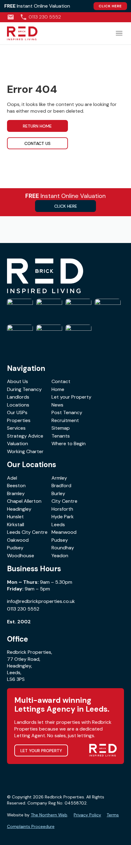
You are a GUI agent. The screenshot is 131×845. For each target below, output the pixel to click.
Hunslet (15, 516)
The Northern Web (49, 815)
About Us (17, 381)
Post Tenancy (66, 412)
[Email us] (10, 17)
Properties (18, 420)
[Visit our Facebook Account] (103, 17)
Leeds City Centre (27, 532)
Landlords (18, 397)
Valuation (17, 443)
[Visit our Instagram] (112, 17)
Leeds (58, 524)
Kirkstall (15, 524)
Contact (60, 381)
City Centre (64, 501)
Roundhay (62, 547)
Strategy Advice (25, 436)
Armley (59, 478)
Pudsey (59, 540)
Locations (18, 405)
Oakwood (18, 540)
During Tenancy (24, 389)
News (57, 405)
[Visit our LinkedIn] (121, 17)
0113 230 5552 (23, 609)
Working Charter (25, 451)
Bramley (16, 493)
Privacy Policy (87, 815)
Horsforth (62, 509)
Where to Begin (68, 443)
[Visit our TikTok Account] (93, 17)
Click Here (110, 6)
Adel (12, 478)
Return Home (37, 126)
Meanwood (63, 532)
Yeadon (59, 555)
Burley (58, 493)
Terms (113, 815)
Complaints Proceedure (31, 826)
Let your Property (71, 397)
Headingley (19, 509)
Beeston (16, 485)
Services (16, 428)
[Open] (119, 33)
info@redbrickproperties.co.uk (41, 601)
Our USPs (17, 412)
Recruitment (65, 420)
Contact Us (37, 143)
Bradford (61, 485)
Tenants (60, 436)
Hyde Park (62, 516)
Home (57, 389)
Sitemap (60, 428)
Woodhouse (20, 555)
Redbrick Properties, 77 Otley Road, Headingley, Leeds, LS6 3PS (29, 665)
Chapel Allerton (24, 501)
